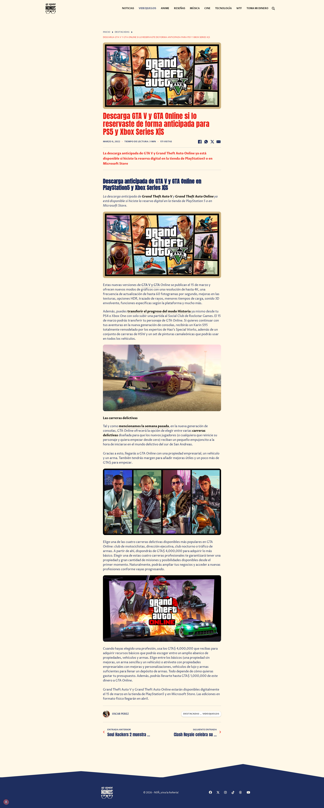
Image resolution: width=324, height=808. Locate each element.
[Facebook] (199, 141)
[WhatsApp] (206, 141)
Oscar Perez (120, 713)
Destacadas (122, 32)
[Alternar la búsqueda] (273, 8)
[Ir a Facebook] (212, 792)
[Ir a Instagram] (227, 792)
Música (195, 8)
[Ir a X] (220, 792)
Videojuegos (147, 8)
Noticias (128, 8)
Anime (165, 8)
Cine (207, 8)
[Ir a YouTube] (250, 792)
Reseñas (179, 8)
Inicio (106, 32)
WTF (239, 8)
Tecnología (223, 8)
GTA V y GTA (150, 285)
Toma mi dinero (257, 8)
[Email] (218, 141)
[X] (212, 141)
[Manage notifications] (6, 802)
